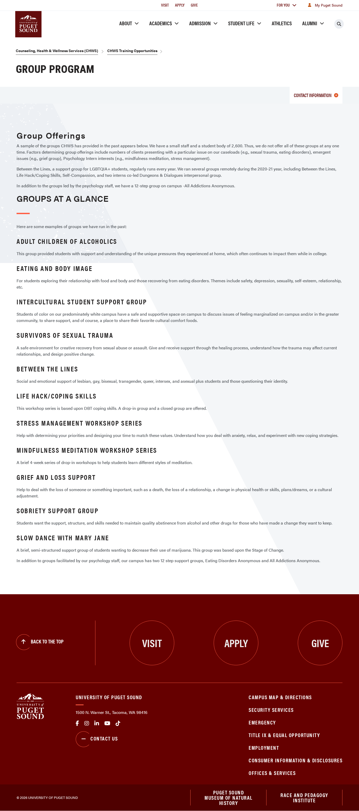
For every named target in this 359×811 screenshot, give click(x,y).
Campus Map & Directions (280, 697)
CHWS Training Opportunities (132, 50)
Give (194, 5)
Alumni (309, 23)
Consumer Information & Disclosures (295, 760)
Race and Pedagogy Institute (304, 797)
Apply (179, 5)
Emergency (262, 722)
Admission (200, 23)
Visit (165, 5)
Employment (264, 747)
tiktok (118, 723)
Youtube (107, 723)
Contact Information (312, 95)
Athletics (282, 23)
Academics (160, 23)
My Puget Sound (328, 5)
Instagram (86, 723)
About (125, 23)
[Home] (30, 706)
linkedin (96, 723)
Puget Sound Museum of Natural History (228, 797)
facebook (77, 723)
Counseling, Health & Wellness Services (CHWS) (57, 50)
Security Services (271, 709)
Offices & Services (272, 773)
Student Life (241, 23)
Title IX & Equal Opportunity (284, 735)
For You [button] (283, 5)
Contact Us (104, 738)
